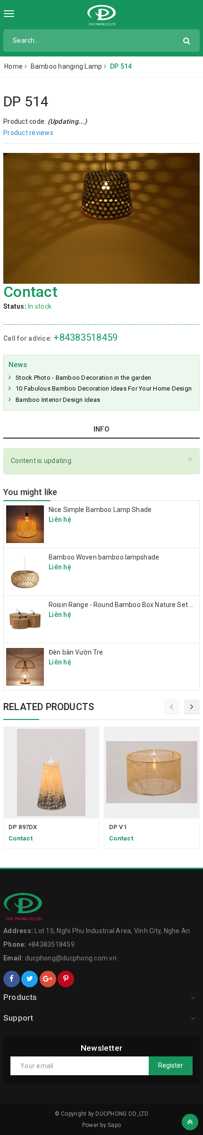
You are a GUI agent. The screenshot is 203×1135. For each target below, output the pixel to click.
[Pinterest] (66, 979)
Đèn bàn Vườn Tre (76, 652)
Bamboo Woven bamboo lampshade (104, 557)
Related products (48, 706)
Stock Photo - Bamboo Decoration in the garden (83, 377)
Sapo (114, 1125)
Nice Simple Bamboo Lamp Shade (100, 509)
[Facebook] (11, 979)
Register (170, 1065)
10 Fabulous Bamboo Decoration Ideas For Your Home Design (104, 388)
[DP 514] (101, 218)
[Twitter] (29, 979)
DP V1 (118, 827)
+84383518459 (85, 337)
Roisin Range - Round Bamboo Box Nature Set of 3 (125, 604)
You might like (30, 492)
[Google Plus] (48, 979)
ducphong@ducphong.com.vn (71, 958)
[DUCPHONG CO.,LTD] (101, 15)
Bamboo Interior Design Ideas (58, 399)
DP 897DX (22, 827)
